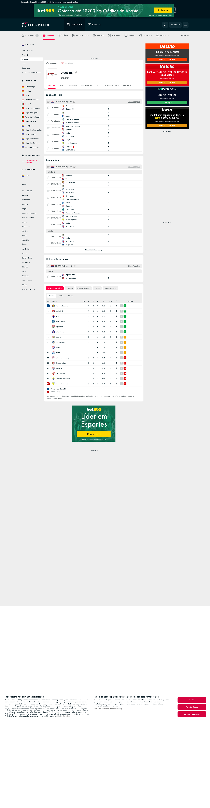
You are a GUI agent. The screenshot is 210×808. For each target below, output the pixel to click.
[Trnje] (53, 316)
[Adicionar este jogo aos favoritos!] (48, 107)
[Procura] (165, 25)
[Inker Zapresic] (53, 383)
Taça (24, 64)
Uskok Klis (60, 311)
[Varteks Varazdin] (53, 378)
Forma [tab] (70, 288)
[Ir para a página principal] (38, 25)
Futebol (54, 63)
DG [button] (110, 301)
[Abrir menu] (185, 25)
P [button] (116, 301)
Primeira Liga (27, 51)
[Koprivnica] (53, 321)
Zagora (59, 368)
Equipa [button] (54, 301)
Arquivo (127, 86)
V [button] (88, 301)
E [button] (93, 301)
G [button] (103, 301)
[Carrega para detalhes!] (94, 107)
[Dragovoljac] (53, 363)
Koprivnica (60, 321)
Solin (58, 347)
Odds (62, 86)
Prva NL (25, 55)
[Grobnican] (53, 373)
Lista (98, 86)
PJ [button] (84, 301)
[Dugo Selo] (53, 342)
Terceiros (66, 716)
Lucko (58, 337)
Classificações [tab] (55, 288)
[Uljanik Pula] (53, 331)
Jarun (58, 353)
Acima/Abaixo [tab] (83, 288)
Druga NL (25, 59)
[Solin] (53, 347)
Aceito (192, 700)
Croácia (69, 63)
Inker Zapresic (62, 384)
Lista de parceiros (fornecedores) (108, 709)
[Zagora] (53, 368)
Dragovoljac (61, 363)
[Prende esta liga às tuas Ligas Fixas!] (76, 72)
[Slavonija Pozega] (53, 357)
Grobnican (60, 373)
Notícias (73, 86)
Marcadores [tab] (110, 288)
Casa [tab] (61, 296)
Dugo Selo (60, 342)
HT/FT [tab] (97, 288)
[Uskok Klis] (53, 311)
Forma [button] (130, 301)
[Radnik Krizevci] (53, 305)
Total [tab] (51, 296)
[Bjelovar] (53, 326)
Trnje (58, 316)
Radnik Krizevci (62, 306)
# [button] (47, 301)
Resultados (86, 86)
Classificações (112, 86)
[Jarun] (53, 352)
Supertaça (26, 68)
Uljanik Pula (61, 332)
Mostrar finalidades (192, 714)
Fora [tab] (70, 296)
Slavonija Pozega (63, 358)
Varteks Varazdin (63, 378)
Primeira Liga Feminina (31, 72)
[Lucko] (53, 337)
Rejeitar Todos (192, 707)
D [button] (97, 301)
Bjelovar (59, 327)
